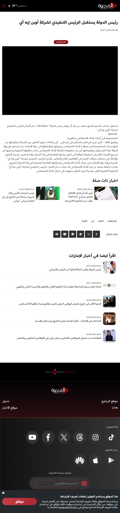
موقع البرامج (110, 401)
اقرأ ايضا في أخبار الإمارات (92, 255)
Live (115, 407)
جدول (6, 401)
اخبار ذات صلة (105, 180)
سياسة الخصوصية (68, 507)
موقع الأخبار (9, 407)
